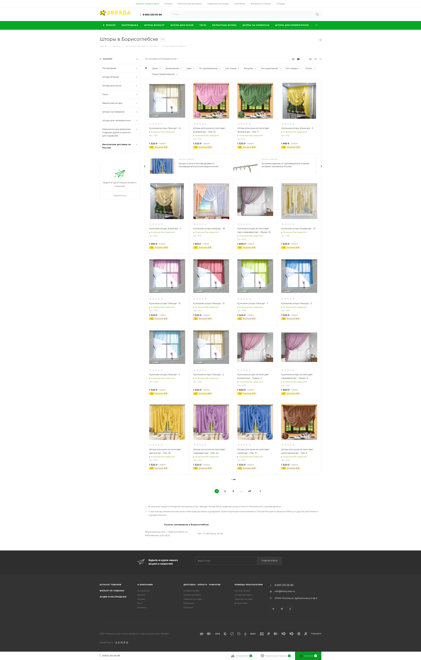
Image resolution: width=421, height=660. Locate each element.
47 (249, 491)
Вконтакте (273, 608)
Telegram (281, 608)
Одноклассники (290, 608)
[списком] (315, 58)
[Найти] (317, 14)
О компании (145, 584)
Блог (139, 603)
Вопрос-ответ (241, 603)
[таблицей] (320, 58)
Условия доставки (192, 595)
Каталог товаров (110, 584)
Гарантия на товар (193, 599)
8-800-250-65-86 (152, 14)
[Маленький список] (293, 58)
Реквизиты (189, 603)
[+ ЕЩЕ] (316, 25)
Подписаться (270, 560)
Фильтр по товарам (112, 591)
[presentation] (144, 166)
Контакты (142, 607)
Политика (188, 607)
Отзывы (141, 599)
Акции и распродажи (113, 597)
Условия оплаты (191, 591)
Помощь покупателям (249, 584)
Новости (141, 595)
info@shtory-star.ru (285, 591)
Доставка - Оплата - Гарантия (202, 584)
